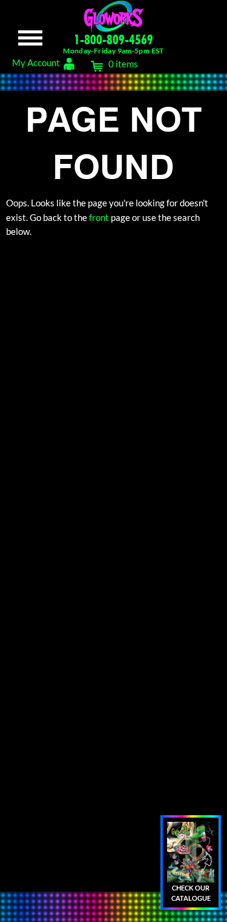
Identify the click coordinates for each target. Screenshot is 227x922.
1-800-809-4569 (113, 39)
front (99, 217)
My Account (36, 62)
